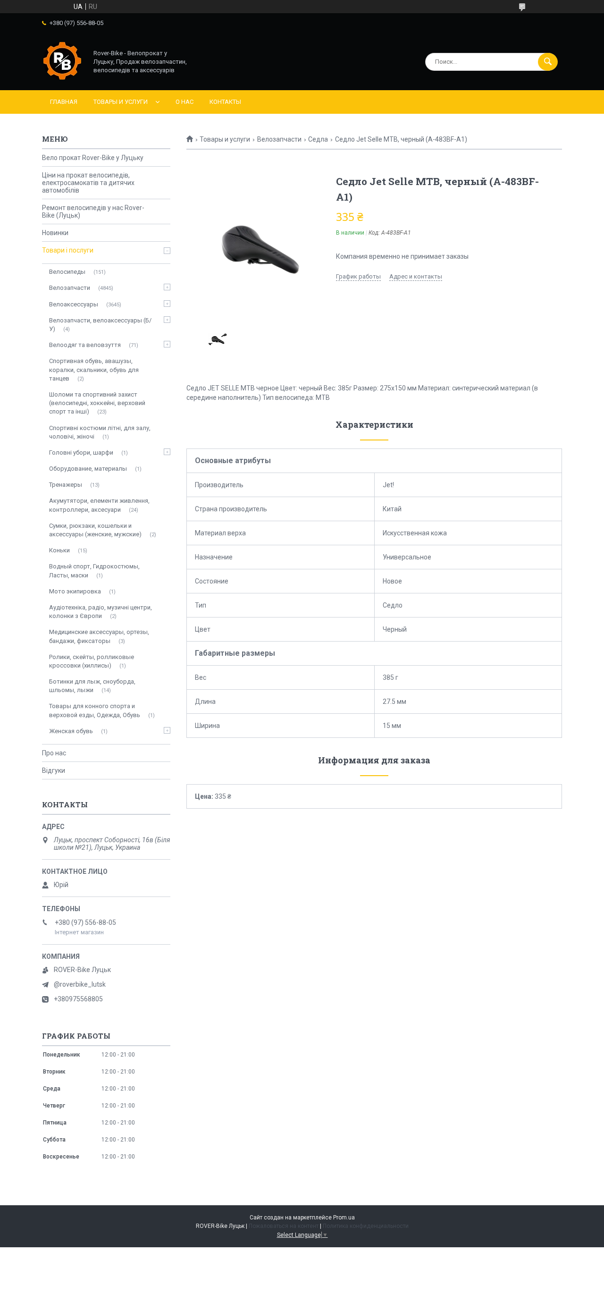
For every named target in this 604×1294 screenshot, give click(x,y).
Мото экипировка (75, 591)
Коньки (59, 550)
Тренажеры (65, 484)
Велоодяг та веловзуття (85, 344)
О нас (184, 101)
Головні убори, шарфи (81, 452)
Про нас (54, 753)
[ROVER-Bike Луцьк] (62, 78)
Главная (63, 101)
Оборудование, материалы (88, 468)
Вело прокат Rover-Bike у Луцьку (92, 157)
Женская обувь (71, 731)
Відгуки (53, 770)
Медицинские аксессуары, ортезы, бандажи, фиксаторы (99, 636)
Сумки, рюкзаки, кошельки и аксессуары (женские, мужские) (95, 530)
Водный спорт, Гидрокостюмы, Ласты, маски (94, 570)
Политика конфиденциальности (366, 1226)
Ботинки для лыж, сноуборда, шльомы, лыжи (92, 686)
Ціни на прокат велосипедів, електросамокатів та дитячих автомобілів (88, 182)
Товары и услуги (120, 101)
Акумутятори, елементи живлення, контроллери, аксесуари (99, 505)
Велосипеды (67, 271)
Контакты (225, 101)
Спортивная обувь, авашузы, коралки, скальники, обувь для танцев (94, 369)
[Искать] (548, 62)
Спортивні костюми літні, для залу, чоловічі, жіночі (100, 432)
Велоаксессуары (73, 304)
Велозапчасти (279, 139)
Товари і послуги (67, 250)
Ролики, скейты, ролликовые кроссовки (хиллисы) (91, 661)
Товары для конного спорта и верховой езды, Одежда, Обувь (94, 710)
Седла (318, 139)
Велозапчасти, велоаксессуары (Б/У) (100, 324)
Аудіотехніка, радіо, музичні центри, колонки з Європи (100, 611)
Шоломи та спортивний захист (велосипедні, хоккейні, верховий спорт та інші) (97, 403)
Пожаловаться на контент (284, 1226)
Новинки (55, 233)
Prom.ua (344, 1217)
